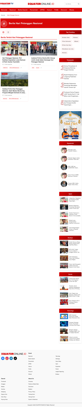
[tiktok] (15, 358)
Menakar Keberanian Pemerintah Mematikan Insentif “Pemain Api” (70, 85)
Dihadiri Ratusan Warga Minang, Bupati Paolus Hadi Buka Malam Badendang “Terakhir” (74, 243)
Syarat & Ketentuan (33, 399)
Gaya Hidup (58, 361)
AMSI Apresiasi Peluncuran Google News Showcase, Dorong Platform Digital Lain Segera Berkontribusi (75, 316)
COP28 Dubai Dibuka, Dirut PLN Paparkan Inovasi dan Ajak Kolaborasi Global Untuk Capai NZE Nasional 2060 (74, 280)
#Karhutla (5, 98)
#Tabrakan (75, 37)
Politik (56, 10)
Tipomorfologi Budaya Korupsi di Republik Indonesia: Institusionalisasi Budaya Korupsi (75, 229)
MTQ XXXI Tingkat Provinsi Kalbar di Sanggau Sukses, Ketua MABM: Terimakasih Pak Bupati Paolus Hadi (75, 251)
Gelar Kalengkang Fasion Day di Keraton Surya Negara (74, 258)
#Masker (76, 41)
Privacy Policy (31, 391)
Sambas (3, 389)
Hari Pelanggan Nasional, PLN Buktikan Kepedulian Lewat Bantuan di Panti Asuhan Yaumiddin (13, 60)
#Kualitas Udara (66, 37)
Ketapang (3, 391)
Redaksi (30, 389)
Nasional (13, 10)
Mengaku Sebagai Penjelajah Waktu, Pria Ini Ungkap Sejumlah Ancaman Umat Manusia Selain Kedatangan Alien (75, 331)
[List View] (8, 32)
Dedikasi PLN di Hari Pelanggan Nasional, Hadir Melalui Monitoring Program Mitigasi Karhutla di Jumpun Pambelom (14, 91)
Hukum (49, 10)
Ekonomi (64, 10)
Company (30, 381)
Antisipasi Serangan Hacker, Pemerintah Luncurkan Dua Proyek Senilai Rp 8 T (74, 324)
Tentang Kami (31, 394)
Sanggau (3, 384)
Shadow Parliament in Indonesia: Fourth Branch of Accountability (74, 214)
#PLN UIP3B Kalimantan (14, 67)
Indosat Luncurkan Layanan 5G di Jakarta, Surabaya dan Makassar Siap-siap (74, 338)
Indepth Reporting (60, 371)
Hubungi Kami (31, 397)
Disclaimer (30, 386)
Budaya (57, 374)
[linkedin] (11, 358)
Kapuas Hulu (4, 394)
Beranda (4, 10)
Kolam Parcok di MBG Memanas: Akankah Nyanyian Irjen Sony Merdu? (73, 175)
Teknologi (58, 356)
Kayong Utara (4, 399)
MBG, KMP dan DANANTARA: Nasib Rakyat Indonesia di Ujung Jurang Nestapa (73, 167)
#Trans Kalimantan (66, 41)
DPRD (42, 10)
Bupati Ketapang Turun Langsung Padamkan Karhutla (70, 76)
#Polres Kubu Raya (66, 45)
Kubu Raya (3, 397)
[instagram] (7, 358)
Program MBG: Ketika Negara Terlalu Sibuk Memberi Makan (73, 184)
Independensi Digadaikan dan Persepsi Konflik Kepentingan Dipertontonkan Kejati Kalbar (71, 103)
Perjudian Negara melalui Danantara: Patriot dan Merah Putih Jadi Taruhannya (74, 158)
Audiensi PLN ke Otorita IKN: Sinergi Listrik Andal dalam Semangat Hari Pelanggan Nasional (43, 60)
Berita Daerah (23, 10)
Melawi (2, 386)
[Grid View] (3, 32)
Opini (57, 364)
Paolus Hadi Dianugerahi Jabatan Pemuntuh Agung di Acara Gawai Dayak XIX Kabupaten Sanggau (74, 265)
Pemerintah (34, 10)
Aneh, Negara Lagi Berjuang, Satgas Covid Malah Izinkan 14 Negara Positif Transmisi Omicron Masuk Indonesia (75, 295)
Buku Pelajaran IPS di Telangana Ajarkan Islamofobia (74, 302)
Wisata (71, 10)
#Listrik (37, 67)
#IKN (33, 67)
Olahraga (58, 358)
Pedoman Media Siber (33, 384)
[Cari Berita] (78, 3)
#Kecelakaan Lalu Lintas (68, 49)
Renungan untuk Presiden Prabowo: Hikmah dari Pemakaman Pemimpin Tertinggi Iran (74, 150)
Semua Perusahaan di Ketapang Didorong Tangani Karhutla (70, 68)
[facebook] (2, 358)
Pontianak (3, 381)
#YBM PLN (5, 67)
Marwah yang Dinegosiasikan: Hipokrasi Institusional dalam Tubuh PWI (74, 222)
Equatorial (58, 366)
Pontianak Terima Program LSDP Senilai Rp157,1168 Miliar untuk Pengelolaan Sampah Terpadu (71, 94)
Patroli (57, 369)
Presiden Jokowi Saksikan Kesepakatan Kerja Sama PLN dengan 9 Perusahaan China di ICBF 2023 (75, 287)
